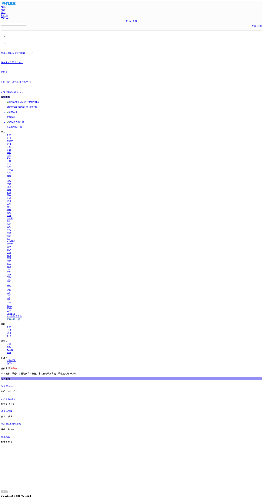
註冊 (260, 26)
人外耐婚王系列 (8, 399)
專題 (3, 10)
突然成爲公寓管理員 (11, 424)
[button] (131, 21)
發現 (3, 7)
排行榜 (4, 15)
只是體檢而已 (7, 386)
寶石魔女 (5, 436)
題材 (3, 12)
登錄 (254, 26)
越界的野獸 (6, 411)
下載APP (5, 18)
